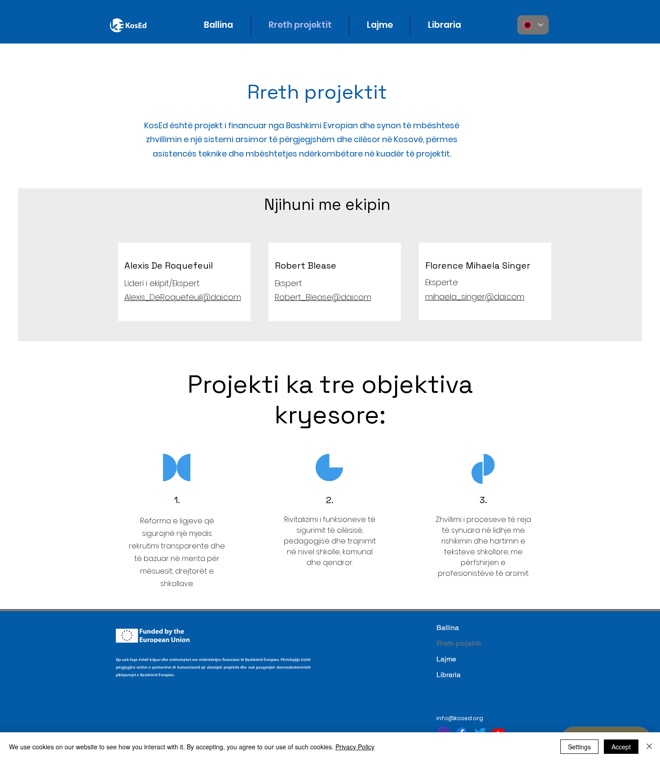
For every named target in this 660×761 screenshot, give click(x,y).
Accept (621, 746)
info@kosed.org (459, 718)
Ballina (447, 627)
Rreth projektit (458, 643)
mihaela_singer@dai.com (474, 296)
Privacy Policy (354, 746)
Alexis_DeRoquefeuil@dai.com (182, 297)
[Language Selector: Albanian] (533, 25)
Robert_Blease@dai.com (323, 297)
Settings (579, 746)
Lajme (446, 659)
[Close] (649, 746)
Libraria (448, 674)
